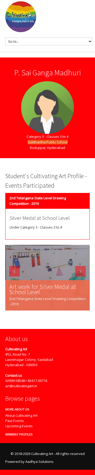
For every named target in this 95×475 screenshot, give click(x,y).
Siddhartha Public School (48, 142)
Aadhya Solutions (39, 461)
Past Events (14, 420)
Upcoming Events (19, 426)
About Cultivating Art (21, 415)
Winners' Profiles (16, 434)
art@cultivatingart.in (21, 386)
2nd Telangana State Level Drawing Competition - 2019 (38, 201)
